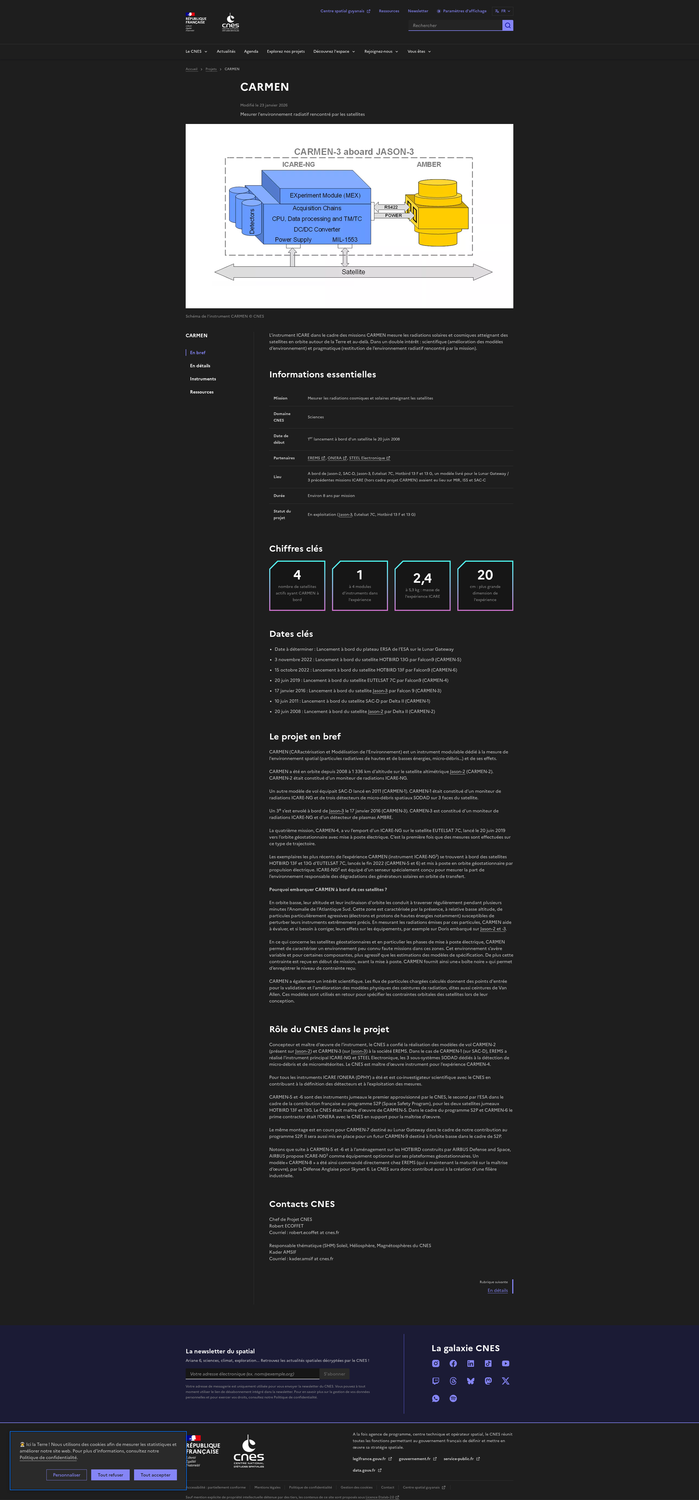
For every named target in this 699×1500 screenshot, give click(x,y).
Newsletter (418, 11)
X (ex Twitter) (505, 1380)
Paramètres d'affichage (465, 11)
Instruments (203, 378)
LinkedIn (470, 1363)
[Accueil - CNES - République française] (249, 1451)
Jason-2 (375, 711)
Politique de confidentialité (48, 1457)
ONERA (335, 458)
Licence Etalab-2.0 (380, 1497)
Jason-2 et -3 (493, 928)
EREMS (314, 458)
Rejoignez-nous (378, 51)
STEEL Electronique (367, 458)
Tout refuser (110, 1475)
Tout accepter (155, 1475)
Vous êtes (416, 51)
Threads (453, 1380)
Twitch (435, 1380)
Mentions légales (267, 1487)
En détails (200, 365)
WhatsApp (435, 1398)
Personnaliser (66, 1475)
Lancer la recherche (507, 25)
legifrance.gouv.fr (370, 1459)
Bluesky (470, 1380)
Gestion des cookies (357, 1487)
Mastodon (488, 1380)
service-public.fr (459, 1459)
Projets (211, 69)
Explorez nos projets (286, 51)
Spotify (453, 1398)
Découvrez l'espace (331, 51)
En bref (198, 352)
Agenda (251, 51)
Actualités (226, 51)
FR (503, 11)
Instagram (435, 1363)
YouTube (505, 1363)
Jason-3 (345, 514)
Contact (388, 1487)
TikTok (488, 1363)
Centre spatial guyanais (342, 11)
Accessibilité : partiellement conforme (216, 1487)
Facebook (453, 1363)
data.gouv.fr (365, 1470)
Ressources (389, 11)
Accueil (192, 69)
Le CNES (194, 51)
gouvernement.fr (415, 1459)
